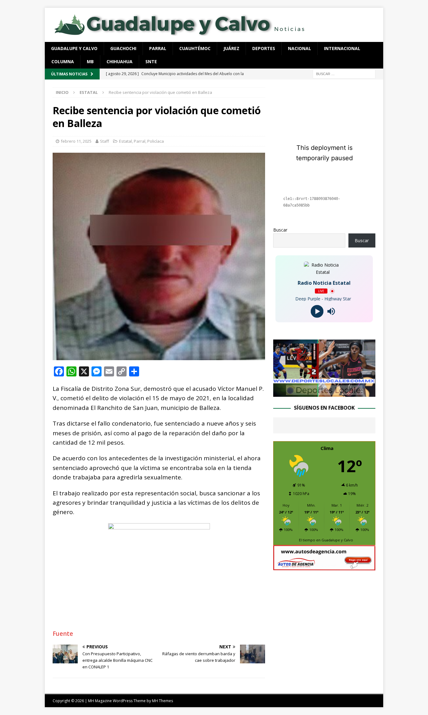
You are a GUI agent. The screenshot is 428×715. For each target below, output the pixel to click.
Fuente (63, 634)
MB (90, 61)
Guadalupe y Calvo (74, 48)
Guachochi (123, 48)
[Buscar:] (344, 73)
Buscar (280, 230)
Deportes (263, 48)
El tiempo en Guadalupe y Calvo (326, 540)
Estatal (125, 141)
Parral (157, 48)
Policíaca (155, 141)
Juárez (231, 48)
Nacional (299, 48)
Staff (104, 141)
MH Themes (162, 700)
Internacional (342, 48)
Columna (62, 61)
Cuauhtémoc (195, 48)
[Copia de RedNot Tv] (324, 393)
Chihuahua (120, 61)
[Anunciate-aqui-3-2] (324, 567)
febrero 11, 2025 (76, 141)
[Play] (317, 311)
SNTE (151, 61)
